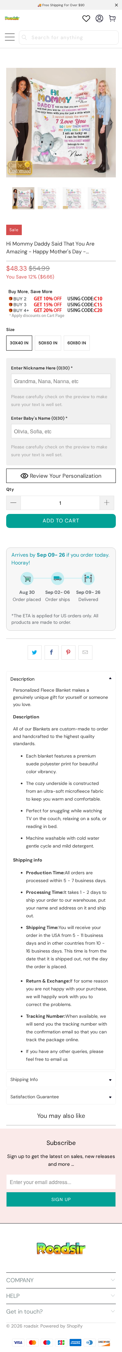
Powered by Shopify (61, 1326)
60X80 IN (76, 343)
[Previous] (11, 122)
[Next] (111, 122)
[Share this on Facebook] (52, 652)
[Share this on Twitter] (35, 652)
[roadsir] (12, 18)
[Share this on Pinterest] (68, 652)
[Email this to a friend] (85, 652)
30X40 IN (19, 343)
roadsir (31, 1326)
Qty (10, 489)
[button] (61, 368)
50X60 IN (48, 343)
